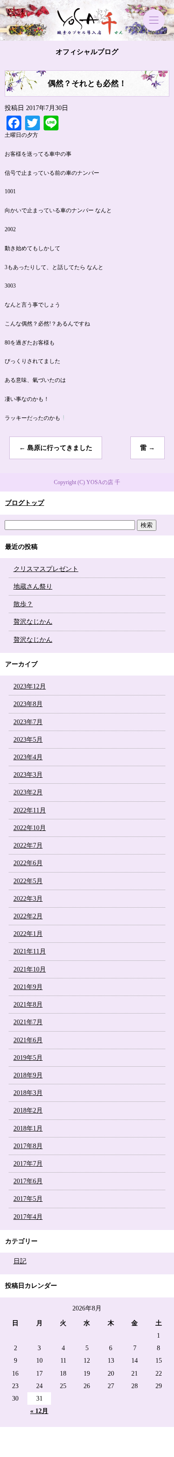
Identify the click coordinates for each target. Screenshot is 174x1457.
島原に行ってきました (55, 447)
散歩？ (23, 604)
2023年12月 (29, 686)
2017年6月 (28, 1181)
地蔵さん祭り (32, 586)
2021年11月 (29, 951)
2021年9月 (28, 987)
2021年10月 (29, 969)
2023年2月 (28, 792)
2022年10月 (29, 827)
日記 (19, 1261)
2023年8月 (28, 704)
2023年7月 (28, 722)
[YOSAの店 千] (87, 20)
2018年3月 (28, 1092)
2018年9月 (28, 1075)
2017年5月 (28, 1198)
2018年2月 (28, 1110)
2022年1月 (28, 933)
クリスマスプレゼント (45, 569)
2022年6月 (28, 863)
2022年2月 (28, 916)
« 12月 (39, 1411)
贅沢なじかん (32, 621)
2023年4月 (28, 757)
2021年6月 (28, 1040)
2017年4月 (28, 1216)
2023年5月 (28, 739)
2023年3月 (28, 774)
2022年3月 (28, 898)
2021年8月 (28, 1004)
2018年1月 (28, 1128)
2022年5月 (28, 881)
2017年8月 (28, 1146)
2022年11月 (29, 810)
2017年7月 (28, 1163)
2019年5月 (28, 1057)
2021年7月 (28, 1022)
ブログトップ (24, 502)
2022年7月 (28, 845)
